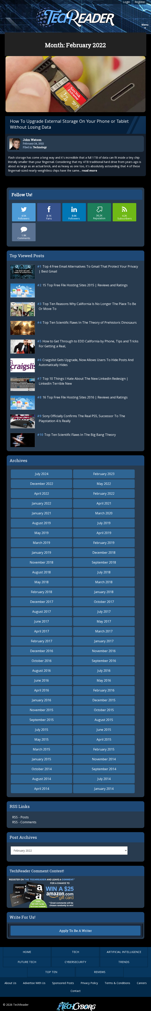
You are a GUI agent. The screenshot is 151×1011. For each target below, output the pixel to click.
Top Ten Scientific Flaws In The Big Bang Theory (80, 434)
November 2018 (41, 562)
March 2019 (41, 543)
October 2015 (104, 710)
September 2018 (104, 562)
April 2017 (41, 631)
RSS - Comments (24, 822)
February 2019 (103, 543)
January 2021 (41, 513)
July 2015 (41, 729)
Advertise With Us (34, 983)
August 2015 (104, 720)
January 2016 (41, 700)
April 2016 (41, 690)
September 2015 (41, 720)
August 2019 (41, 523)
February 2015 (103, 749)
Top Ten (51, 972)
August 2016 (41, 670)
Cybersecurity (75, 962)
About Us (10, 983)
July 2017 (103, 611)
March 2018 (103, 582)
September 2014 (104, 769)
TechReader (21, 1004)
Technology (40, 147)
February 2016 (103, 690)
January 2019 (41, 552)
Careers (142, 983)
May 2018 (41, 582)
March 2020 (103, 513)
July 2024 (41, 474)
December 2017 (41, 602)
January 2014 (103, 788)
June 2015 (104, 729)
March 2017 (103, 631)
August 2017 (41, 611)
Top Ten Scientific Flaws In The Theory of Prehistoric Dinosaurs (89, 322)
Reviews (99, 972)
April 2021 (104, 503)
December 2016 (41, 651)
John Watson (32, 140)
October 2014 (42, 769)
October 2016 (42, 661)
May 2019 (41, 533)
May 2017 (104, 621)
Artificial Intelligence (124, 952)
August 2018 (41, 572)
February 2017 (41, 641)
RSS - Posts (20, 817)
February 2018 (41, 592)
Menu (145, 24)
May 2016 (104, 680)
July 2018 (103, 572)
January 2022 (41, 503)
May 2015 (41, 739)
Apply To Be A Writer (75, 930)
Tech (75, 952)
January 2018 (103, 592)
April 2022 (41, 493)
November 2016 (104, 651)
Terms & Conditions (117, 983)
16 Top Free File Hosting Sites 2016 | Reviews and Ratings (85, 397)
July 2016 (103, 670)
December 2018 (103, 552)
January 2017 (103, 641)
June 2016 (41, 680)
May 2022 (104, 483)
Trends (123, 962)
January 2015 (41, 759)
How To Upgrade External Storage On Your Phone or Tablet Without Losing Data (69, 124)
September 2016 (104, 661)
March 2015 (41, 749)
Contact (76, 991)
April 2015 (104, 739)
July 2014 (103, 779)
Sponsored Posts (63, 983)
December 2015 (103, 700)
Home (27, 952)
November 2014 (104, 759)
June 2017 (41, 621)
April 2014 (41, 788)
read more (89, 171)
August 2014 (41, 779)
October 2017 (104, 602)
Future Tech (27, 962)
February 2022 (103, 493)
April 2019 (104, 533)
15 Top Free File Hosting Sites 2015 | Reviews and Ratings (85, 285)
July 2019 (103, 523)
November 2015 (41, 710)
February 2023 (103, 474)
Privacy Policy (89, 983)
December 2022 (41, 483)
